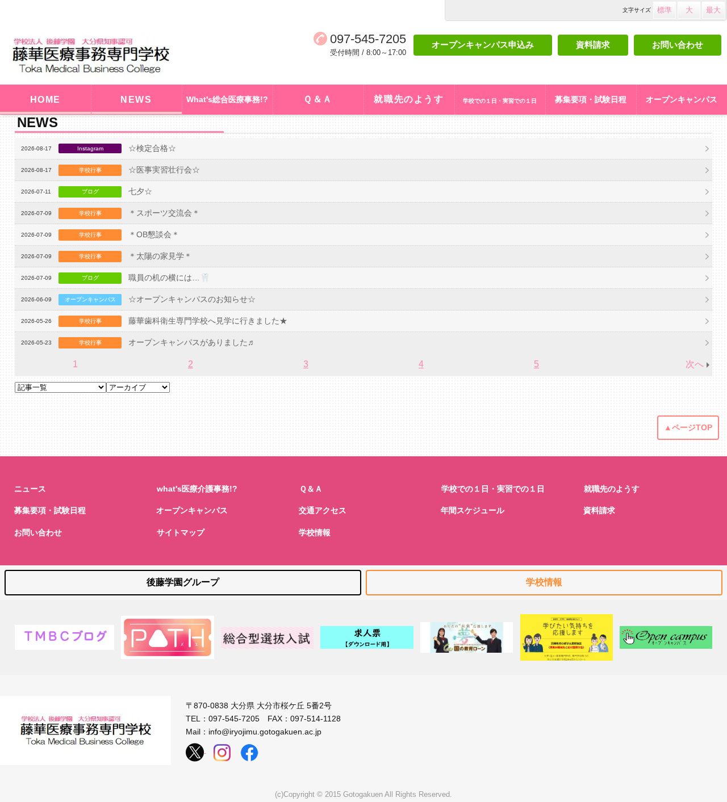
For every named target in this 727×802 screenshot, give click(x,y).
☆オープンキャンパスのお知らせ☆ (192, 299)
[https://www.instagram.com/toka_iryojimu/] (222, 749)
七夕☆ (140, 191)
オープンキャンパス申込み (483, 44)
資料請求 (593, 44)
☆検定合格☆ (152, 148)
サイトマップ (180, 532)
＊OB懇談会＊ (153, 234)
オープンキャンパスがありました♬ (192, 342)
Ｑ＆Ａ (318, 99)
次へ (695, 364)
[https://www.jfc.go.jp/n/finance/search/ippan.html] (466, 637)
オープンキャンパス (192, 510)
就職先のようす (409, 99)
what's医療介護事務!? (197, 489)
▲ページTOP (688, 427)
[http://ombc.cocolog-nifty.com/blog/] (65, 637)
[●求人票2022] (366, 637)
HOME (45, 99)
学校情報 (315, 532)
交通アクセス (322, 510)
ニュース (30, 489)
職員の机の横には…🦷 (169, 277)
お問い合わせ (677, 44)
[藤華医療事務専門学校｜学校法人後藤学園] (110, 56)
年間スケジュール (472, 510)
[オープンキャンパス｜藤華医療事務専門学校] (666, 637)
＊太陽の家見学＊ (160, 256)
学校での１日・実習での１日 (493, 489)
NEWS (136, 99)
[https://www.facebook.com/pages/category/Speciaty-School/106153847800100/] (249, 749)
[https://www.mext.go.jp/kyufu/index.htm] (566, 637)
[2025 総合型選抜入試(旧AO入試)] (267, 637)
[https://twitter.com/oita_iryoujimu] (196, 749)
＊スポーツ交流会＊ (164, 212)
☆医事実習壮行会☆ (164, 169)
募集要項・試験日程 (50, 510)
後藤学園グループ (183, 582)
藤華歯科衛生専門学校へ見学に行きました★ (207, 320)
